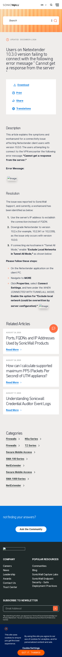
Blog (34, 570)
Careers (7, 566)
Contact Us (9, 582)
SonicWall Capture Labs (45, 574)
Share (19, 100)
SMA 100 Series (15, 458)
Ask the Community (31, 529)
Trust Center (10, 587)
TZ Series (30, 445)
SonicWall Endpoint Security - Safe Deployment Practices (44, 582)
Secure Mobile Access (19, 452)
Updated (14, 40)
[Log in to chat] (53, 328)
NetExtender (13, 465)
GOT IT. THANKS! (31, 652)
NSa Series (31, 438)
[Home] (11, 5)
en (42, 5)
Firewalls (11, 438)
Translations (23, 108)
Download (23, 85)
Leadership (9, 574)
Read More (12, 349)
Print (19, 92)
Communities (39, 566)
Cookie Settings (31, 648)
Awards (7, 578)
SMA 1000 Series (16, 478)
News (6, 570)
